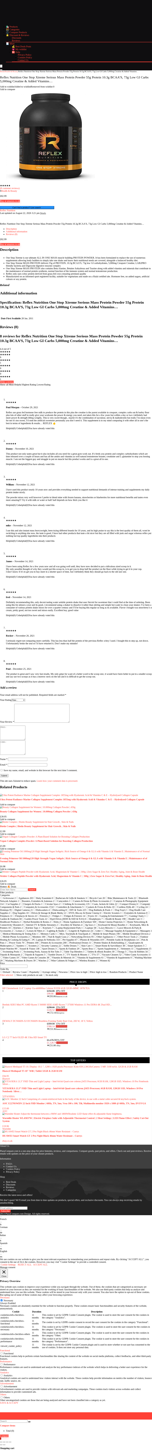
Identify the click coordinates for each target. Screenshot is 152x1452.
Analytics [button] (4, 1372)
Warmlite (6, 1129)
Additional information (16, 231)
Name (3, 759)
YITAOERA (8, 1096)
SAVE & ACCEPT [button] (9, 1403)
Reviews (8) (11, 234)
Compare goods (86, 1151)
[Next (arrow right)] (4, 1444)
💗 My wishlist (19, 49)
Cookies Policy (25, 57)
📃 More (10, 43)
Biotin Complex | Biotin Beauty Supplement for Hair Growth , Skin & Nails (38, 826)
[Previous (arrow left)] (1, 1444)
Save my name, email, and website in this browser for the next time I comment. (40, 770)
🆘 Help (16, 52)
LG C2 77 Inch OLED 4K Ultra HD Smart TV (24, 1037)
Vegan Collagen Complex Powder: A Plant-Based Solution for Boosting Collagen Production (46, 841)
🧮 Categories (12, 29)
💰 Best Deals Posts (21, 46)
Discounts (16, 38)
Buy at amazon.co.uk (10, 201)
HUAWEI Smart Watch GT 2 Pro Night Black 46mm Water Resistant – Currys (42, 1136)
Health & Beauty (11, 71)
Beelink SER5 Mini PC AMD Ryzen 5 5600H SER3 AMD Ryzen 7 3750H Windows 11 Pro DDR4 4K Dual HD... (57, 1004)
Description (11, 229)
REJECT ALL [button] (25, 1264)
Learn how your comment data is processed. (57, 781)
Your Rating (5, 700)
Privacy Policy (24, 55)
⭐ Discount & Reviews (17, 35)
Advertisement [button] (7, 1383)
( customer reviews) (10, 188)
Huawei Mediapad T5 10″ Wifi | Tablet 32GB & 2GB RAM (32, 1071)
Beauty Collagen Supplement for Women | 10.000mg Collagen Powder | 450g (38, 811)
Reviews (16, 40)
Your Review (7, 722)
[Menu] (1, 66)
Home (2, 71)
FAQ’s (9, 1164)
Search (32, 890)
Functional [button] (5, 1350)
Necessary (8, 1300)
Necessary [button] (5, 1297)
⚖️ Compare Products (16, 32)
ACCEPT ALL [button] (40, 1264)
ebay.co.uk (7, 1141)
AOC (5, 1111)
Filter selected (7, 975)
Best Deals (11, 1182)
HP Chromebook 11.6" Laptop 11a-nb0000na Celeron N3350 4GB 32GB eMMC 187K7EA (46, 988)
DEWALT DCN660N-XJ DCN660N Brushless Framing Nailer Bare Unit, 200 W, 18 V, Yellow (47, 1021)
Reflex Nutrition (7, 210)
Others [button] (3, 1394)
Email (3, 764)
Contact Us (23, 60)
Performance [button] (6, 1361)
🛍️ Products (12, 26)
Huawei (6, 1078)
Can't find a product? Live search (27, 207)
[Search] (1, 69)
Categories (11, 1190)
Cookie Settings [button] (8, 1264)
